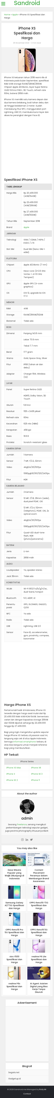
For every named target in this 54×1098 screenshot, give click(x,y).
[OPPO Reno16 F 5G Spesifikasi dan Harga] (38, 892)
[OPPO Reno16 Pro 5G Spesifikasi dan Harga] (14, 919)
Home (7, 14)
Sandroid (27, 3)
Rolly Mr (42, 1089)
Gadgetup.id (14, 1078)
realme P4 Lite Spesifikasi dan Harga (39, 959)
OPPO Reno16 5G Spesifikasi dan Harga (39, 932)
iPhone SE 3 (36, 773)
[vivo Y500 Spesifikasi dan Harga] (14, 946)
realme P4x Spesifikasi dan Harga (14, 986)
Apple (15, 14)
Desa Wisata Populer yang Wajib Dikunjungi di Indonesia (14, 874)
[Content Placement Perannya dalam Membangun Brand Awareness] (38, 859)
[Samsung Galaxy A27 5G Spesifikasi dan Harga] (14, 892)
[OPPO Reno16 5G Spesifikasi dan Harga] (38, 919)
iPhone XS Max (13, 767)
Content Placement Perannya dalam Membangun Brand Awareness (39, 876)
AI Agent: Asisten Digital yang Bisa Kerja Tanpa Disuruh (39, 988)
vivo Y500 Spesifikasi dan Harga (14, 959)
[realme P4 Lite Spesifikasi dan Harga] (38, 946)
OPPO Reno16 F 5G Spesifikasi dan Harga (38, 905)
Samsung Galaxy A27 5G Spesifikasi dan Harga (14, 905)
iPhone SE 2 (12, 780)
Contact (27, 1093)
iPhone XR (36, 767)
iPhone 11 (35, 780)
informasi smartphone (24, 741)
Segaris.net (13, 1072)
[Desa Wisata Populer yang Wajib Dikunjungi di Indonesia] (14, 859)
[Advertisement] (27, 148)
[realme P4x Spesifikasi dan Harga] (14, 973)
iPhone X (10, 773)
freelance (22, 824)
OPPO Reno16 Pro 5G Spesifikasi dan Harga (14, 932)
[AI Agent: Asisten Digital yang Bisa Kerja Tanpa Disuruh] (38, 973)
